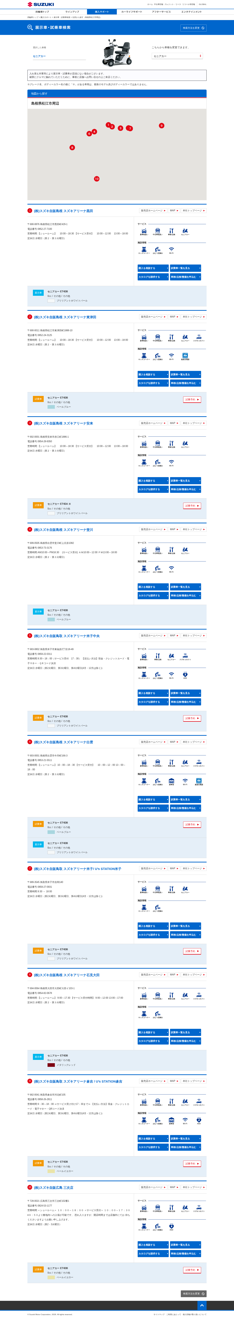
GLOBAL (203, 4)
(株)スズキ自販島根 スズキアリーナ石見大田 (67, 975)
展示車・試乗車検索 (62, 17)
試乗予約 (190, 399)
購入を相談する (147, 268)
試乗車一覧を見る (180, 268)
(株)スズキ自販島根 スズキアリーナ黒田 (63, 211)
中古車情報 (158, 4)
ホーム (150, 4)
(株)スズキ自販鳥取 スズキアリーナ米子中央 (67, 636)
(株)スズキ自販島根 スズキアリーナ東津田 (65, 317)
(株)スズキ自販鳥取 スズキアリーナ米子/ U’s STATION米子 (77, 869)
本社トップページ (192, 210)
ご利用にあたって (173, 1314)
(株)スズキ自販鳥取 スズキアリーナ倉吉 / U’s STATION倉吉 (78, 1081)
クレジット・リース (173, 4)
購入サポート (46, 17)
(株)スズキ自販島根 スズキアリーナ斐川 (63, 530)
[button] (108, 125)
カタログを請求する (149, 276)
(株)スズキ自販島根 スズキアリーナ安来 (63, 423)
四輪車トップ (32, 17)
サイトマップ (159, 1314)
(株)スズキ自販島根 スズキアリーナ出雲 (63, 742)
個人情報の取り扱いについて (195, 1314)
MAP (172, 210)
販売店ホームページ (152, 210)
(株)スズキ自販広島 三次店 (53, 1187)
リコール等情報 (188, 4)
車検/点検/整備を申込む (183, 276)
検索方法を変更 (191, 28)
